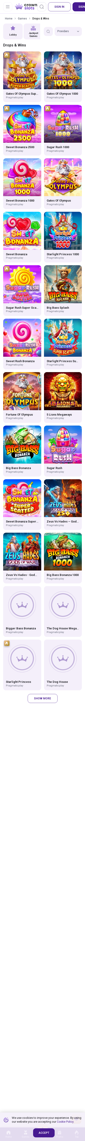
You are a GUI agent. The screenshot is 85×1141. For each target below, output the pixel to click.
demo (22, 70)
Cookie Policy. (65, 1121)
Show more (42, 698)
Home (8, 18)
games (22, 18)
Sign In (59, 6)
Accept (44, 1132)
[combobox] (68, 31)
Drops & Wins (40, 18)
